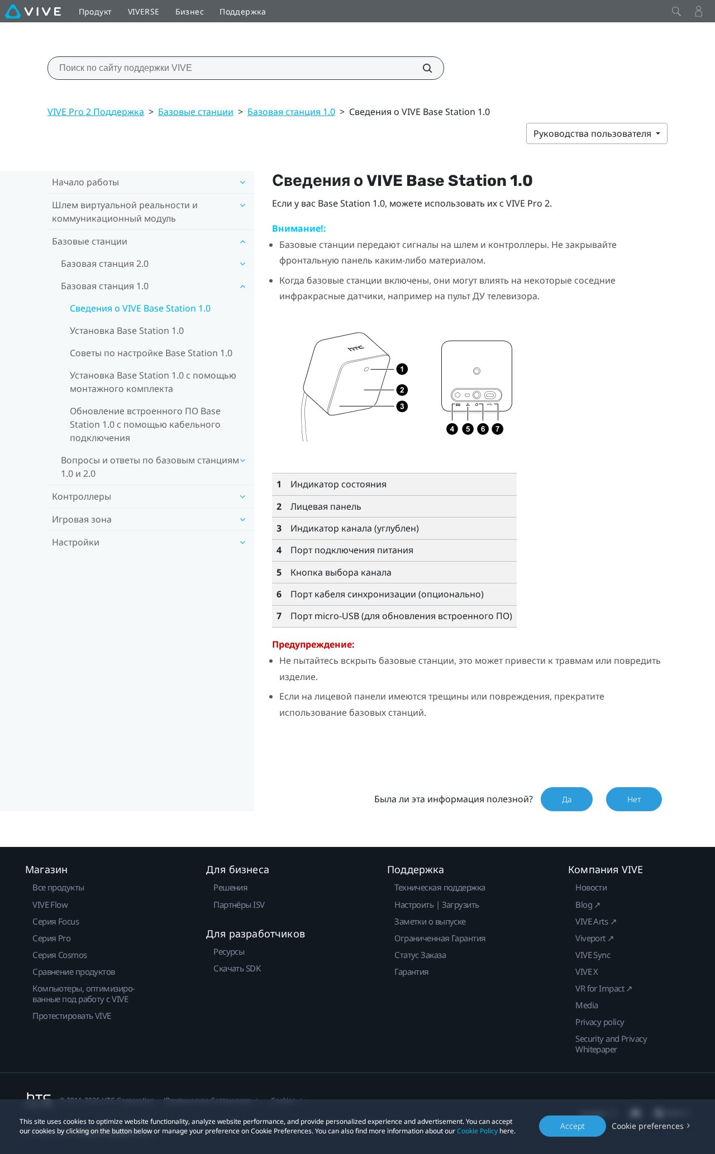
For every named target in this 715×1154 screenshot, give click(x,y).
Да (566, 799)
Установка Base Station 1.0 (127, 330)
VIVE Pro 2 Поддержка (95, 112)
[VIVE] (33, 11)
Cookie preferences (648, 1126)
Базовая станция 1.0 (291, 112)
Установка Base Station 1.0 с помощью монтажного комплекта (153, 382)
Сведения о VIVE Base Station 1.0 (140, 308)
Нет (634, 799)
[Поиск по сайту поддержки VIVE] (421, 68)
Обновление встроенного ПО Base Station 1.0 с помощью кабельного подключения (145, 424)
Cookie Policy (477, 1131)
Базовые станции (195, 112)
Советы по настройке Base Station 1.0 (151, 353)
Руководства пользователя (593, 133)
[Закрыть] (676, 11)
